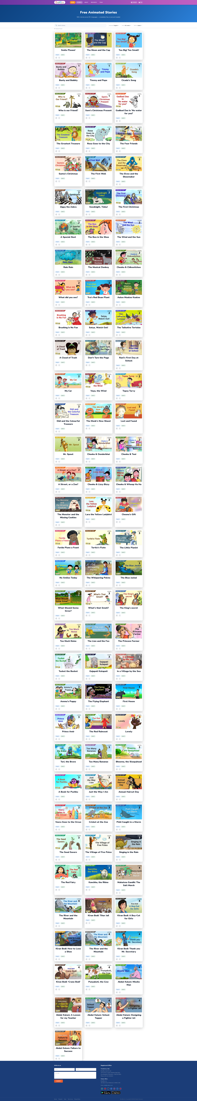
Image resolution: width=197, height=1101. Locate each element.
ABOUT (86, 2)
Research (60, 1099)
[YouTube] (105, 1088)
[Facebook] (111, 1088)
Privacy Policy (77, 1099)
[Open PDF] (56, 57)
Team (65, 1099)
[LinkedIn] (117, 1088)
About (55, 1099)
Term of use (70, 1099)
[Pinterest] (120, 1088)
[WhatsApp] (102, 1088)
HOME (72, 2)
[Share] (59, 57)
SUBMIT (58, 1081)
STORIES (79, 2)
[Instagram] (114, 1088)
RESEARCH (94, 2)
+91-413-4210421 (108, 1076)
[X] (108, 1088)
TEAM (101, 2)
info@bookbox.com (108, 1085)
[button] (68, 46)
